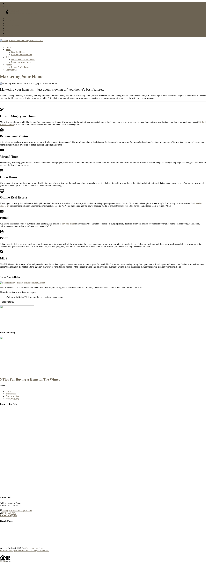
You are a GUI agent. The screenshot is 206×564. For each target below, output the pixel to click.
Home (8, 47)
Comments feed (12, 396)
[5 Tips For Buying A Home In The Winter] (28, 373)
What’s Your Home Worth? (23, 59)
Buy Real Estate (18, 52)
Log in (8, 391)
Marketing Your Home (21, 62)
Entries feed (11, 393)
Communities (11, 70)
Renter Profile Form (20, 67)
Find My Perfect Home (21, 54)
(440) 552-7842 (15, 11)
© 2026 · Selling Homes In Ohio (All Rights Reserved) (24, 550)
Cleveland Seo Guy (34, 548)
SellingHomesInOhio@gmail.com (23, 13)
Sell (7, 57)
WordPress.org (12, 399)
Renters (9, 64)
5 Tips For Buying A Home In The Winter (30, 379)
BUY (8, 49)
